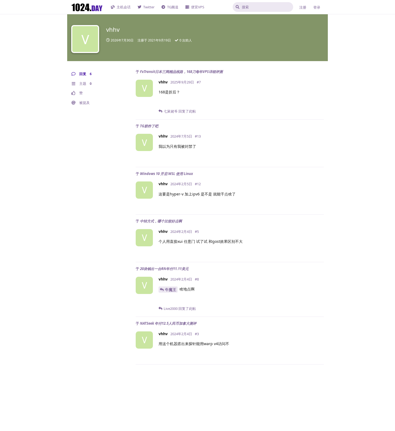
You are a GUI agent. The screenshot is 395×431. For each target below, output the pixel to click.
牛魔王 (170, 289)
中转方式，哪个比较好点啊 (161, 221)
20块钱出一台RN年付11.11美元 (164, 268)
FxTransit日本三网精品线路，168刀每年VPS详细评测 (181, 71)
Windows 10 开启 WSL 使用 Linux (166, 173)
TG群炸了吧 (149, 126)
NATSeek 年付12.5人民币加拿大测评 (168, 323)
